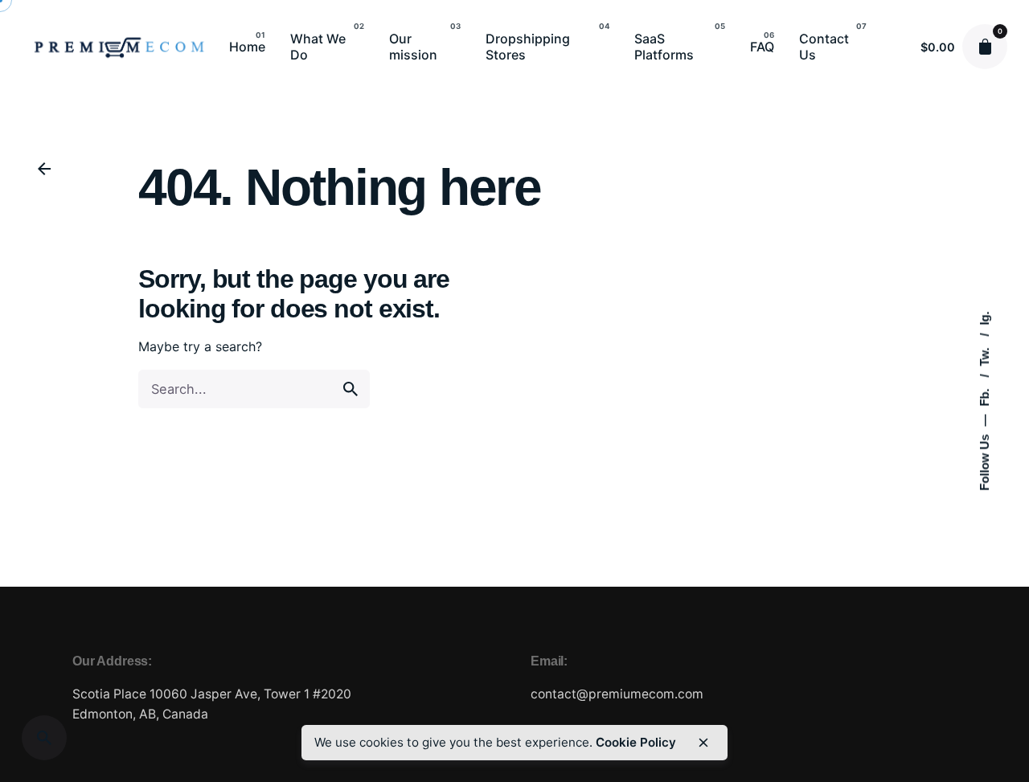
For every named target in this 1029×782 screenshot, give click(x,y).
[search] (350, 389)
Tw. (984, 355)
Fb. (984, 395)
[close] (703, 742)
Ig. (984, 318)
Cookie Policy (636, 742)
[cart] (984, 46)
